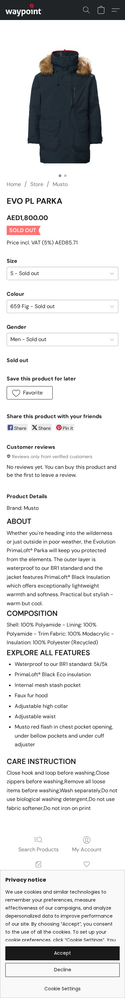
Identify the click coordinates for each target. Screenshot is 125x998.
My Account (86, 849)
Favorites (86, 873)
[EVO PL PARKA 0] (62, 108)
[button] (25, 10)
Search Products (38, 849)
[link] (62, 986)
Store (36, 184)
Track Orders (38, 873)
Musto (60, 184)
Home (14, 184)
